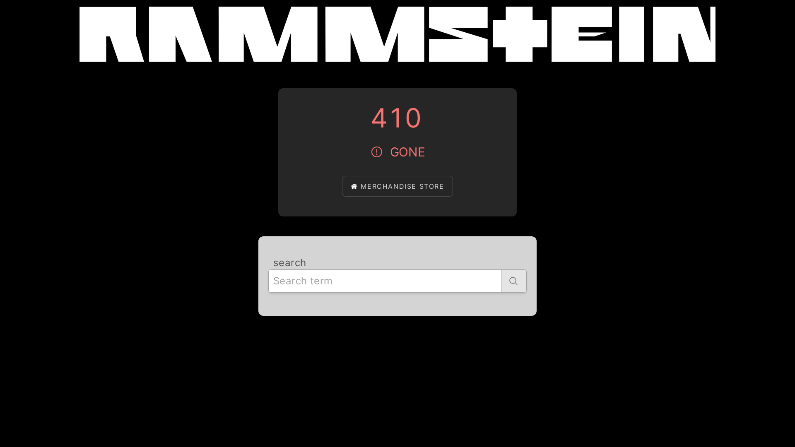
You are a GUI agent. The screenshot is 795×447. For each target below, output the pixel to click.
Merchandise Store (402, 186)
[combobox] (384, 281)
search (289, 263)
